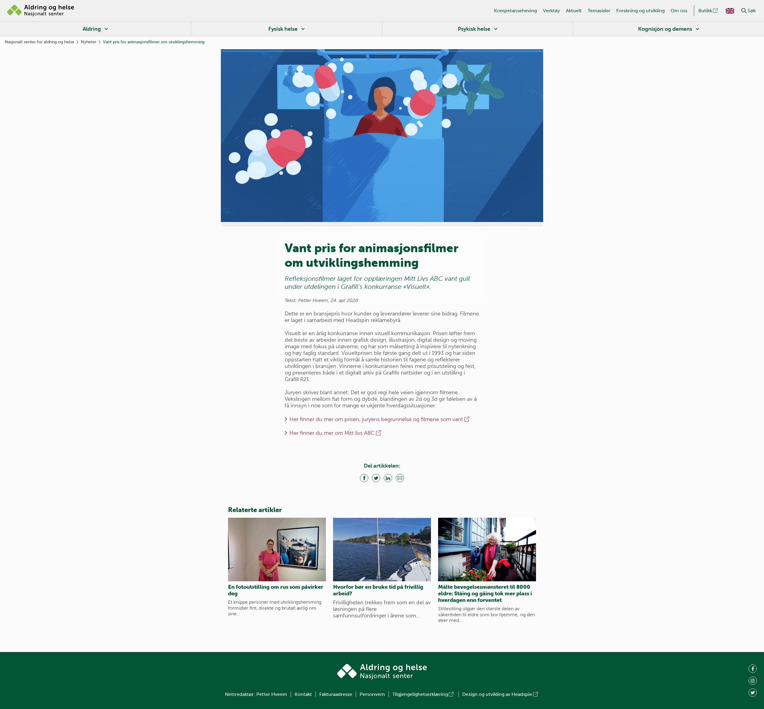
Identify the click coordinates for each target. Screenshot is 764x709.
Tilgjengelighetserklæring (420, 694)
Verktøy (551, 10)
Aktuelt (574, 10)
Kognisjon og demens (665, 29)
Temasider (599, 10)
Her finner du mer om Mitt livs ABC (332, 433)
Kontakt (303, 694)
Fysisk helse (283, 29)
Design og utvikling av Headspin (497, 694)
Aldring (92, 29)
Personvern (372, 694)
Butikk (705, 10)
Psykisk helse (474, 29)
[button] (744, 11)
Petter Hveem (271, 694)
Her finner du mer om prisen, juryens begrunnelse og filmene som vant (376, 419)
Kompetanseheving (515, 10)
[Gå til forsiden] (40, 11)
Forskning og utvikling (640, 10)
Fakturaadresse (335, 694)
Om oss (679, 10)
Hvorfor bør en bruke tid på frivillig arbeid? (378, 590)
